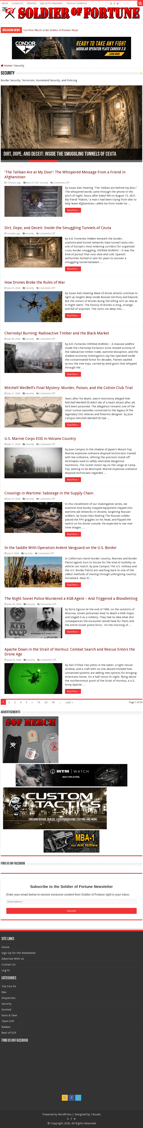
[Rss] (111, 3)
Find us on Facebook (13, 863)
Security (44, 182)
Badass (5, 1027)
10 (38, 702)
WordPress (65, 1114)
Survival (6, 1009)
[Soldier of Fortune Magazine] (71, 13)
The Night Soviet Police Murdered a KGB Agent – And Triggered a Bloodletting (70, 598)
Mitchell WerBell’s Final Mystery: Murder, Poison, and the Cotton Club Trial (68, 387)
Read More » (73, 210)
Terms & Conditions (76, 3)
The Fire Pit (8, 986)
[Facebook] (114, 3)
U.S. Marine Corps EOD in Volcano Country (40, 438)
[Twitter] (117, 3)
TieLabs (96, 1114)
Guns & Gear (9, 1015)
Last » (69, 702)
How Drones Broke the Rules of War (34, 282)
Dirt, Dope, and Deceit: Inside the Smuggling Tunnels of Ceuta (60, 154)
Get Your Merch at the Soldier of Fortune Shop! (50, 30)
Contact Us (17, 3)
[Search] (140, 3)
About (5, 3)
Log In (5, 970)
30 (53, 702)
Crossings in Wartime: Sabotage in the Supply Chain (48, 493)
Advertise (31, 3)
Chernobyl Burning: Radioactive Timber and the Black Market (56, 333)
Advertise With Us (12, 958)
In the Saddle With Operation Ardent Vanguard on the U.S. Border (60, 547)
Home (7, 65)
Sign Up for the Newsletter (18, 953)
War (4, 992)
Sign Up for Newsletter (51, 3)
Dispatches (8, 998)
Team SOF (7, 1021)
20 (46, 702)
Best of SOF (32, 182)
